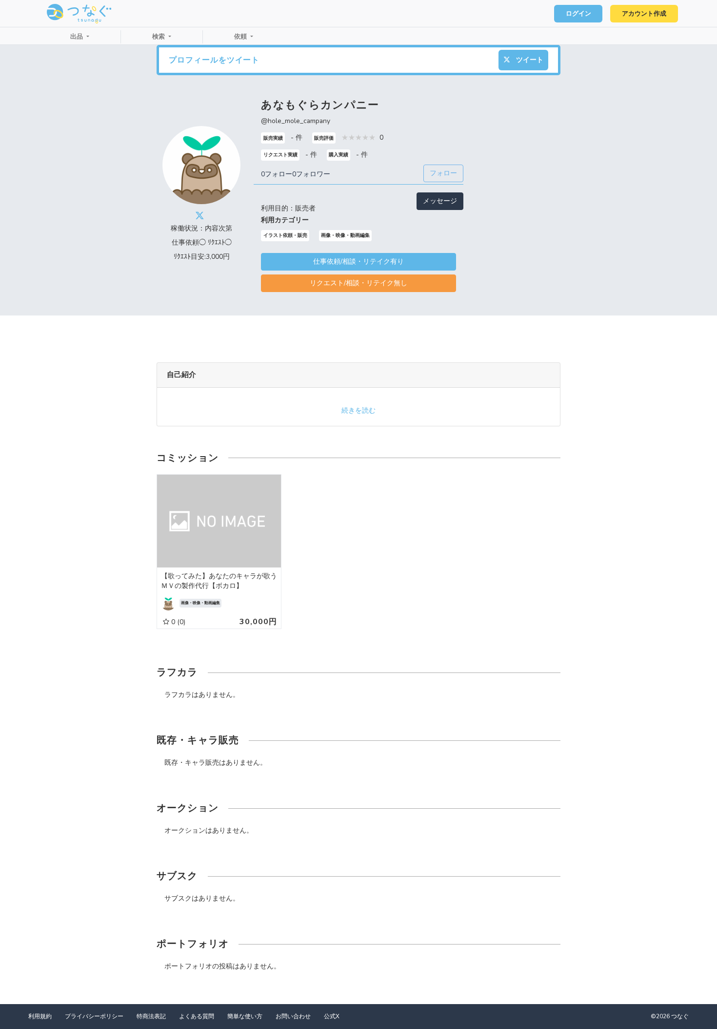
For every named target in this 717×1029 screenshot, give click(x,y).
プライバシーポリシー (94, 1016)
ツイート (528, 59)
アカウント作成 (644, 13)
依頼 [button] (241, 36)
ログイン (578, 13)
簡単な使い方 (244, 1016)
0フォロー (276, 174)
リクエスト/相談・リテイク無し (358, 283)
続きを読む (358, 410)
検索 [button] (159, 36)
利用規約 (40, 1016)
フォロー (443, 173)
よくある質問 (196, 1016)
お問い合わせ (293, 1016)
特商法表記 (151, 1016)
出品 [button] (77, 36)
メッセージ (440, 201)
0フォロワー (311, 174)
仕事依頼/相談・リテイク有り (358, 261)
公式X (331, 1016)
